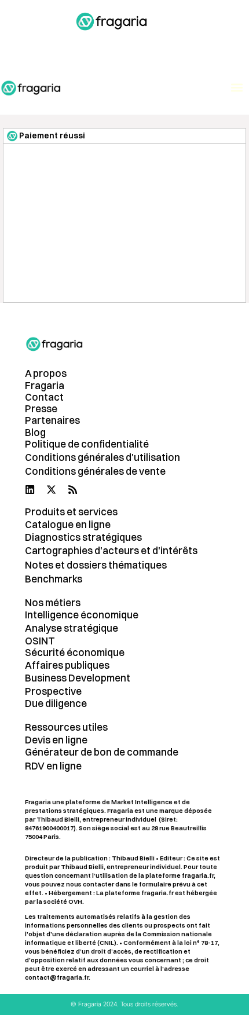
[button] (184, 44)
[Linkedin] (30, 489)
